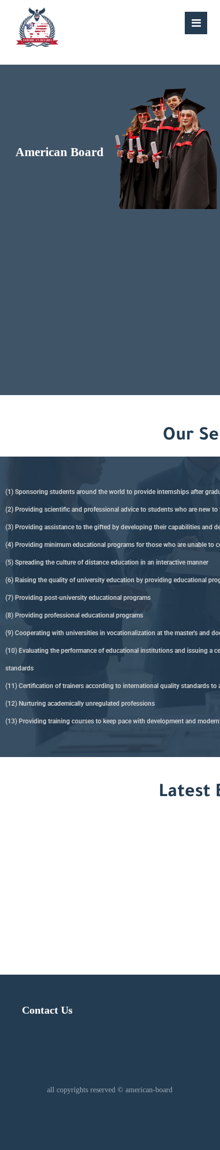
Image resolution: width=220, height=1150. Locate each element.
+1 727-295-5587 (84, 882)
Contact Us (47, 1010)
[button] (196, 23)
